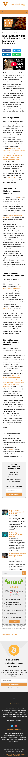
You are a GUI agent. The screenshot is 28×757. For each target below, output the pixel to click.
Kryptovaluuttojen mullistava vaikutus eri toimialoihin (16, 511)
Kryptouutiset (18, 32)
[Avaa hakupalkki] (26, 12)
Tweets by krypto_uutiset (10, 635)
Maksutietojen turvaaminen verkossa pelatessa (16, 534)
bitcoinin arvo (11, 177)
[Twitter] (12, 726)
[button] (6, 50)
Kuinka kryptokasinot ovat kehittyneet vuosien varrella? (17, 555)
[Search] (24, 573)
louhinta (20, 197)
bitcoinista (6, 309)
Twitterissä (10, 449)
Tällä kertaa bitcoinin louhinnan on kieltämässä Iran (12, 289)
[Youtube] (16, 726)
